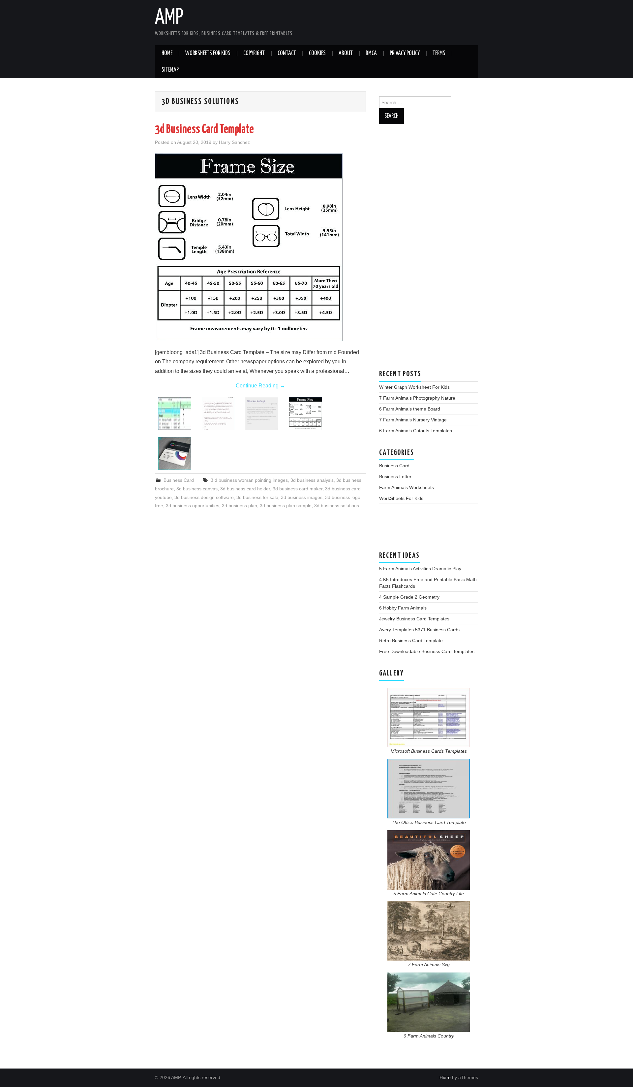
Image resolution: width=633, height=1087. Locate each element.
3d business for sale (257, 497)
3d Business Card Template (204, 130)
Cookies (317, 53)
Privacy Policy (405, 53)
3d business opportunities (192, 505)
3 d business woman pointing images (249, 480)
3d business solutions (336, 505)
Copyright (254, 53)
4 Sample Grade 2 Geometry (409, 597)
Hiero (445, 1077)
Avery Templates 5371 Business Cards (419, 629)
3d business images (301, 497)
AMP (169, 17)
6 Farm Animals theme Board (409, 409)
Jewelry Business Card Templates (414, 618)
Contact (287, 53)
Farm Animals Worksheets (406, 487)
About (346, 53)
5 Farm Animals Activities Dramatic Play (420, 568)
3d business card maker (297, 488)
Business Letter (395, 476)
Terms (439, 53)
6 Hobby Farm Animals (403, 607)
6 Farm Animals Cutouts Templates (415, 430)
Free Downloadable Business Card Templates (426, 651)
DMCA (371, 53)
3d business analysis (312, 480)
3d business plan (239, 505)
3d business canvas (197, 488)
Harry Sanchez (234, 142)
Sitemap (170, 70)
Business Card (179, 480)
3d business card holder (245, 488)
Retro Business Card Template (411, 640)
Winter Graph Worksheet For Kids (414, 387)
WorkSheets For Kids (207, 53)
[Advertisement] (428, 250)
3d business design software (204, 497)
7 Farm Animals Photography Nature (417, 398)
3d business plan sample (286, 505)
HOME (167, 53)
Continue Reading (260, 385)
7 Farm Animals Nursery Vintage (413, 419)
